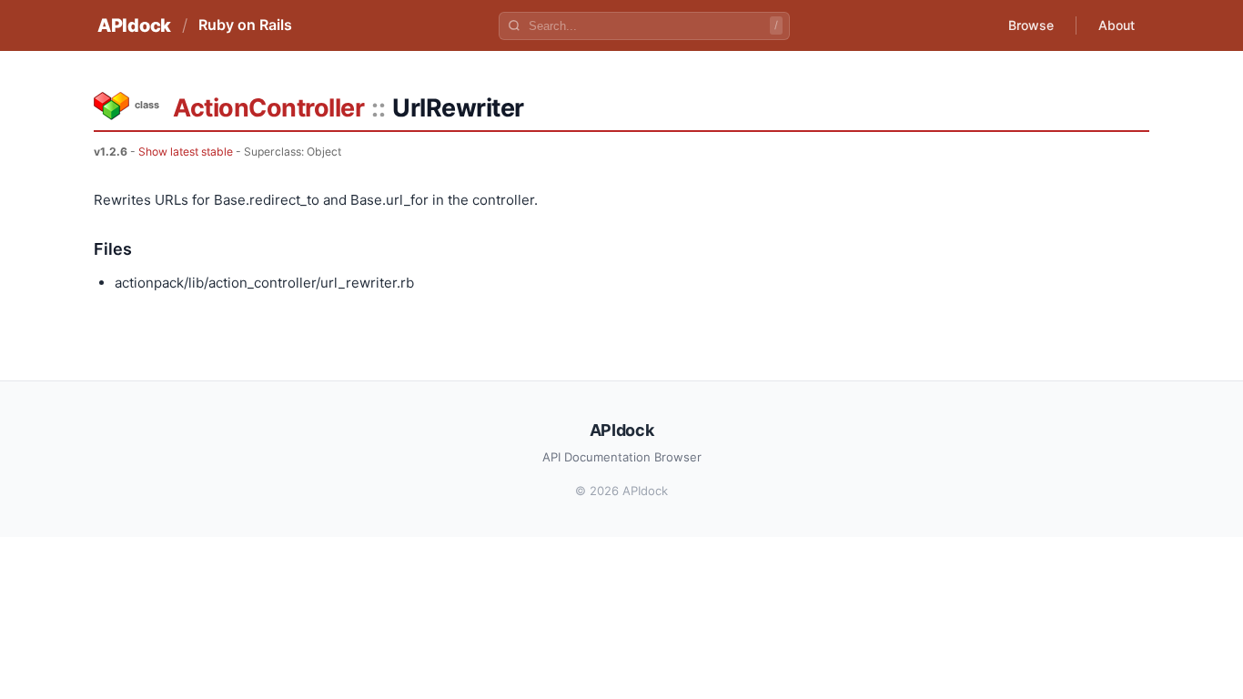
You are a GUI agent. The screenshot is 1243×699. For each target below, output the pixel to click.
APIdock (134, 25)
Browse (1031, 25)
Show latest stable (185, 151)
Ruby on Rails (245, 24)
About (1116, 25)
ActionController (268, 108)
